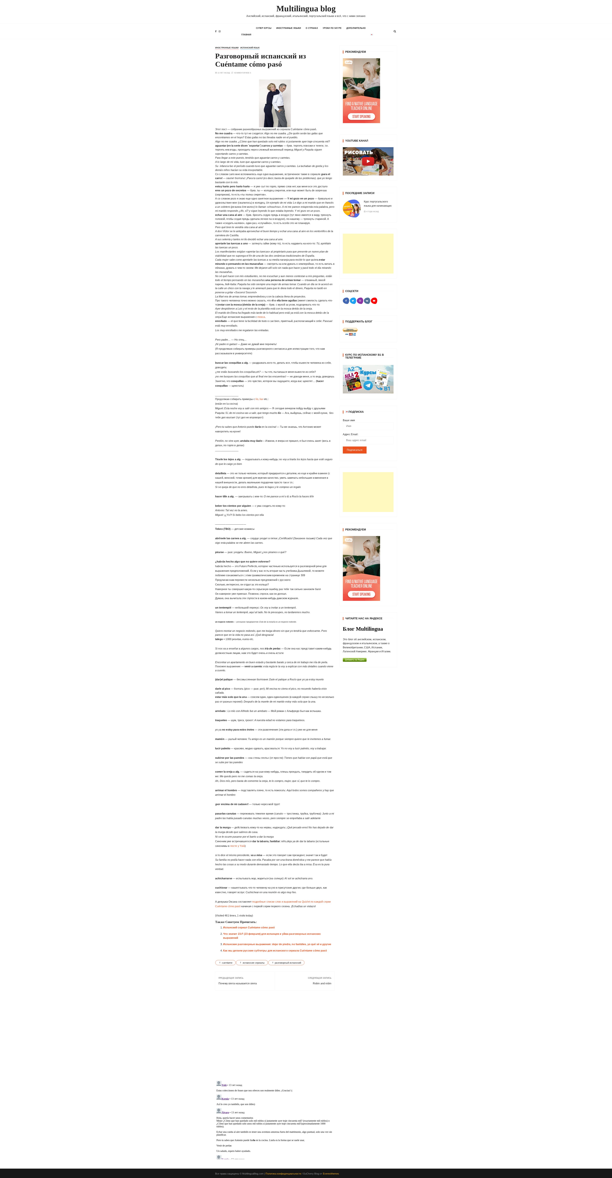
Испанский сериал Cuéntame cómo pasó (249, 927)
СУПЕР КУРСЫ (263, 28)
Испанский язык (249, 48)
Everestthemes (331, 1173)
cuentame (227, 962)
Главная (246, 34)
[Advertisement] (368, 254)
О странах (312, 28)
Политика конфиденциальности (283, 1173)
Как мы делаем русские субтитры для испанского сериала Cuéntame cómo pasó (275, 950)
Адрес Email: (350, 434)
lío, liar (259, 399)
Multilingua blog (305, 8)
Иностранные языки (288, 28)
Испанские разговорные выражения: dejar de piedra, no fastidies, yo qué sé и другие (277, 944)
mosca (261, 317)
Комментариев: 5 (242, 73)
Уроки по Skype (332, 28)
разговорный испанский (288, 962)
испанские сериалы (254, 962)
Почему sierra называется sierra (238, 983)
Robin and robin (322, 983)
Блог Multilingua (363, 629)
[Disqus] (275, 1037)
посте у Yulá (237, 846)
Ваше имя (349, 420)
